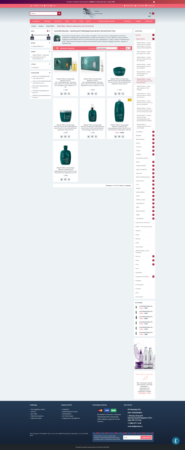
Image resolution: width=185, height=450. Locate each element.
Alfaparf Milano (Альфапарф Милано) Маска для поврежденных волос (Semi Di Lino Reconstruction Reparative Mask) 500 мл (65, 127)
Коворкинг (65, 409)
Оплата (33, 411)
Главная (33, 26)
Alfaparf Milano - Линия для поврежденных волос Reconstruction (75, 26)
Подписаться (146, 437)
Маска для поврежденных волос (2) (41, 87)
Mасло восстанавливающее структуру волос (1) (41, 77)
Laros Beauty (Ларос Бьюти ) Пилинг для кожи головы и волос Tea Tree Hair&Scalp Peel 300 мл (146, 311)
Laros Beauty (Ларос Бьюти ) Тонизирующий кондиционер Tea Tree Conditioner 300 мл (146, 332)
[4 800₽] (48, 35)
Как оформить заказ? (38, 409)
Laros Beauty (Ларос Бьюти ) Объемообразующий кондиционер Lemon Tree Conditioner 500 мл (146, 322)
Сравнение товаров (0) (67, 48)
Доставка (34, 414)
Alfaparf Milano (50, 26)
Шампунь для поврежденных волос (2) (42, 96)
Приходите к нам (145, 393)
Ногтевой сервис (67, 416)
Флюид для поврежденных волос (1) (41, 91)
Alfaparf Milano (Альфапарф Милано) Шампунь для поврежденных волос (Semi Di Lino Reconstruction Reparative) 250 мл (65, 170)
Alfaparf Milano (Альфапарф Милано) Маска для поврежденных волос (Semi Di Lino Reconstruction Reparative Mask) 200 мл (119, 81)
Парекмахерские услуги (70, 411)
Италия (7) (36, 67)
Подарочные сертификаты (71, 418)
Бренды (41, 26)
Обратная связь (36, 418)
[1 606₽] (32, 35)
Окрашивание (66, 414)
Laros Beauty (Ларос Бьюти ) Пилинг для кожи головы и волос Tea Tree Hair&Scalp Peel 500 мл (146, 306)
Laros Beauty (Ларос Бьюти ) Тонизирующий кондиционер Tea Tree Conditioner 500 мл (146, 327)
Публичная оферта (37, 416)
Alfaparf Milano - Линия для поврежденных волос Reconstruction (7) (41, 57)
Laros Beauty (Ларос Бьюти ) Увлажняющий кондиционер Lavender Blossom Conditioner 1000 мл (146, 316)
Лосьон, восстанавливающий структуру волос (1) (42, 82)
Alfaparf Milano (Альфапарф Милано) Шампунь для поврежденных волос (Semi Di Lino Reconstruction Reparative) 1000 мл (119, 127)
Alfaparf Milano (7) (38, 46)
